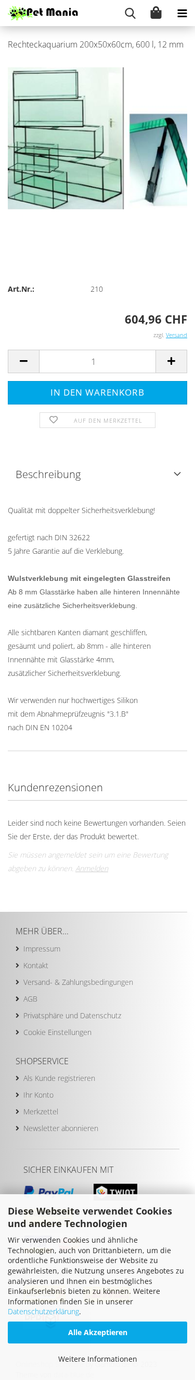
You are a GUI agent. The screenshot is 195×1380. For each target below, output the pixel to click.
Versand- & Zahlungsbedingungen (78, 982)
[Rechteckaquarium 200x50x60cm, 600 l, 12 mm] (97, 137)
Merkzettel (40, 1111)
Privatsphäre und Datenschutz (72, 1015)
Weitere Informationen (97, 1359)
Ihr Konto (38, 1095)
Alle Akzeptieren (97, 1332)
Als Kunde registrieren (59, 1078)
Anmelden (91, 868)
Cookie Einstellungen (57, 1032)
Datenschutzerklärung (43, 1311)
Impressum (41, 949)
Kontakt (35, 965)
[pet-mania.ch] (39, 13)
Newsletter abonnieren (60, 1128)
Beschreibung (48, 474)
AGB (30, 999)
